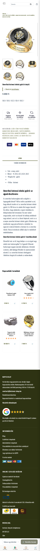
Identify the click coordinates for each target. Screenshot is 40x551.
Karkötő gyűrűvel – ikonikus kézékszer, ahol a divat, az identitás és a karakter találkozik (18, 135)
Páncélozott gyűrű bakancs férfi (11, 294)
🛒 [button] (15, 303)
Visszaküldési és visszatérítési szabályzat (15, 446)
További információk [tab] (20, 163)
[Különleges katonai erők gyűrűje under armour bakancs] (29, 321)
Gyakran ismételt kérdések (10, 476)
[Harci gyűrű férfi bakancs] (29, 282)
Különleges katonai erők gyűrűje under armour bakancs (29, 333)
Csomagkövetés (7, 480)
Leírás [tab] (20, 158)
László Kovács (15, 89)
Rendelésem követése (9, 395)
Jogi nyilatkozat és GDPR (10, 453)
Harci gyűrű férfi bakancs (29, 294)
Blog (3, 436)
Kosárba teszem (30, 542)
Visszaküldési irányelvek (10, 487)
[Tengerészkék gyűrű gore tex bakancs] (11, 321)
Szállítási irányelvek (8, 439)
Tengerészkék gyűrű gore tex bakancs (11, 333)
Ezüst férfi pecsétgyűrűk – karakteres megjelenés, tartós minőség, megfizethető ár (16, 131)
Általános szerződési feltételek (12, 449)
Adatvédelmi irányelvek (9, 443)
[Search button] (31, 4)
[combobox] (19, 4)
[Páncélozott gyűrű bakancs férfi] (11, 282)
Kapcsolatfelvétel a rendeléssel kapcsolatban (16, 398)
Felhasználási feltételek (10, 483)
